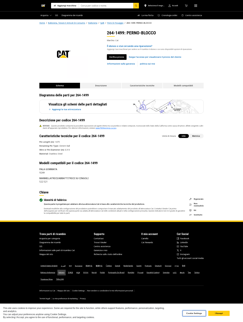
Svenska (166, 272)
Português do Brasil (116, 272)
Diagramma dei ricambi (50, 242)
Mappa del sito (46, 254)
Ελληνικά (168, 266)
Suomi (138, 266)
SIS (40, 246)
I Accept (219, 313)
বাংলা (70, 266)
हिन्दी (183, 266)
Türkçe (197, 272)
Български (78, 266)
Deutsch (158, 266)
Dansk (117, 266)
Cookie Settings (78, 291)
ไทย (189, 272)
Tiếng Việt (60, 279)
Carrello (144, 238)
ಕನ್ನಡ (78, 272)
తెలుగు (182, 272)
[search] (136, 5)
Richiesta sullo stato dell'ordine (108, 254)
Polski (102, 272)
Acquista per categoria (49, 238)
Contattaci (99, 238)
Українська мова (46, 279)
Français (148, 266)
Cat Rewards (147, 242)
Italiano (61, 272)
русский (140, 272)
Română (131, 272)
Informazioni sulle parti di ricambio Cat (57, 250)
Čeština (109, 266)
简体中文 (89, 266)
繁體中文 (99, 266)
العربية (63, 266)
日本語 (70, 272)
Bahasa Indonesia (47, 272)
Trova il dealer (100, 242)
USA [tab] (183, 136)
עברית (177, 266)
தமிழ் (174, 272)
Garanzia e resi (100, 250)
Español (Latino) (153, 272)
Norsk (94, 272)
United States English (49, 266)
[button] (155, 57)
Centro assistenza (102, 246)
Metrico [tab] (196, 136)
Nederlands (128, 266)
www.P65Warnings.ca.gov (106, 128)
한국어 (85, 272)
